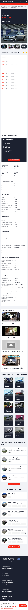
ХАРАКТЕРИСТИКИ (15, 52)
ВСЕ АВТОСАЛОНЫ (14, 484)
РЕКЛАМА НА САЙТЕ (6, 600)
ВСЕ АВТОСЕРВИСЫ (14, 546)
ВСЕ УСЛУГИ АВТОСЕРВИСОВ (7, 568)
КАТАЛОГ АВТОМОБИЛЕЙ (7, 580)
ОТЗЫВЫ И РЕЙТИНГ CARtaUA (7, 594)
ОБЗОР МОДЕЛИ (4, 52)
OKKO (14, 156)
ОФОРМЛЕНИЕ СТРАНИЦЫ (7, 596)
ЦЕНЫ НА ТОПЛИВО (14, 159)
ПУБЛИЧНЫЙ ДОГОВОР (6, 584)
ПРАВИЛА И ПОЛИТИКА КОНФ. (8, 582)
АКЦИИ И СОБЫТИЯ (5, 571)
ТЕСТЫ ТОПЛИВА (5, 573)
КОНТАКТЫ (4, 598)
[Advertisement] (11, 112)
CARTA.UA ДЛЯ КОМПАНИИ (7, 591)
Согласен (23, 605)
